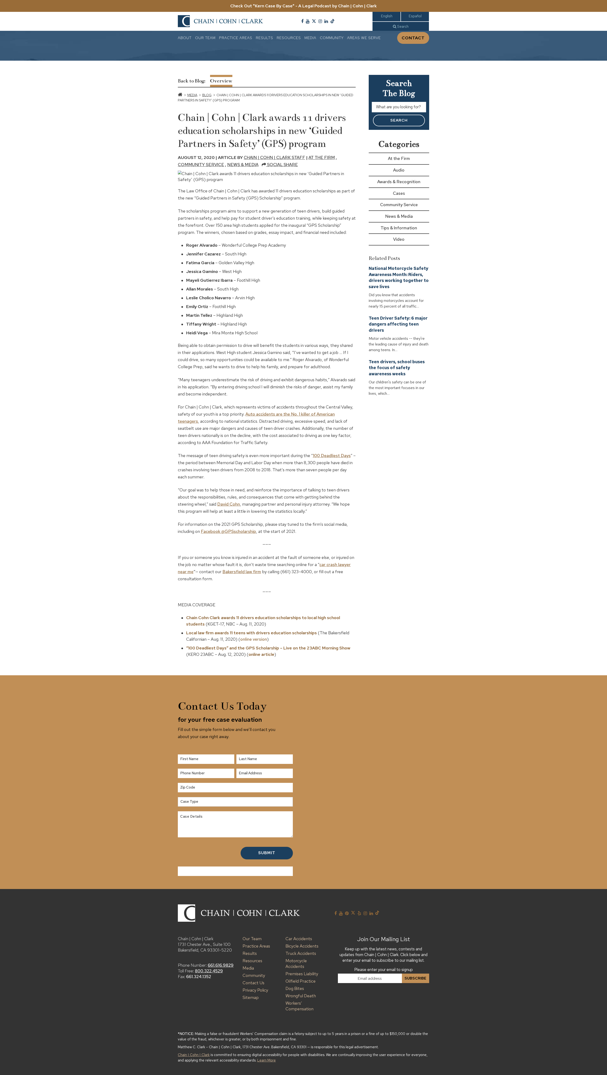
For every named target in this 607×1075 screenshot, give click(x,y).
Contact (413, 38)
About (185, 37)
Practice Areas (235, 37)
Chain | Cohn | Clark (194, 1054)
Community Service (201, 164)
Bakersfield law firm (241, 571)
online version (253, 639)
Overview (221, 81)
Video (399, 239)
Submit (266, 852)
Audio (399, 170)
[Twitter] (314, 21)
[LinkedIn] (326, 21)
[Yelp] (359, 913)
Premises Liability (301, 973)
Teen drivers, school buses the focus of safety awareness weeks (397, 367)
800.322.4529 (209, 971)
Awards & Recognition (398, 181)
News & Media (242, 164)
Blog (207, 95)
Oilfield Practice (300, 981)
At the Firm (321, 157)
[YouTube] (307, 21)
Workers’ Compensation (299, 1005)
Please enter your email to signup (383, 969)
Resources (289, 37)
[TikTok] (332, 21)
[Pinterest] (347, 913)
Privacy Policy (255, 990)
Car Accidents (298, 938)
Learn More (266, 1060)
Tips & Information (399, 228)
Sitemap (251, 997)
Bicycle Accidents (301, 946)
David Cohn (228, 504)
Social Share (282, 164)
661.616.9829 (221, 965)
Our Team (205, 37)
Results (264, 37)
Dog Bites (294, 988)
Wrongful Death (300, 995)
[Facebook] (302, 21)
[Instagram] (320, 21)
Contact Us (253, 982)
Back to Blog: (191, 81)
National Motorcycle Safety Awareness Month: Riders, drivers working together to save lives (399, 277)
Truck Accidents (300, 953)
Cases (399, 193)
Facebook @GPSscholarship (228, 531)
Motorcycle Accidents (296, 963)
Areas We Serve (364, 37)
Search (402, 26)
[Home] (180, 95)
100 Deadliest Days (332, 455)
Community (332, 37)
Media (310, 37)
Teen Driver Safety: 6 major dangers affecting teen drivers (398, 324)
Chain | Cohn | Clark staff (274, 157)
